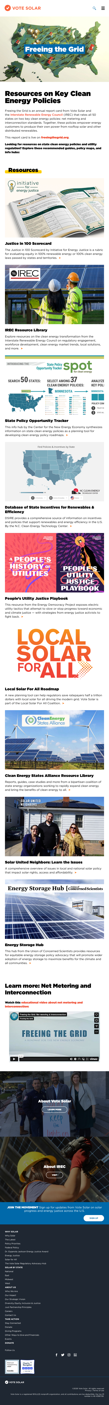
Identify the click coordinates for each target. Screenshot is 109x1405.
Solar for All (11, 1259)
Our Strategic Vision (15, 1299)
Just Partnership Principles (18, 1307)
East (7, 1275)
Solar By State (14, 1267)
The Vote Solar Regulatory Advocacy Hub (25, 1263)
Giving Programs (13, 1331)
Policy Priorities (12, 1243)
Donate (8, 1327)
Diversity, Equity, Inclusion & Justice (22, 1303)
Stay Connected (13, 1323)
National (9, 1271)
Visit (54, 1175)
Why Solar (11, 1232)
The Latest (10, 1239)
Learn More (54, 1109)
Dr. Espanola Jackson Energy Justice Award (26, 1251)
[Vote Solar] (23, 11)
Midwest (9, 1279)
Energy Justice (12, 1255)
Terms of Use (98, 1390)
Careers (8, 1311)
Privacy (88, 1390)
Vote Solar (14, 1382)
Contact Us (10, 1315)
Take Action (12, 1319)
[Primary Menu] (103, 8)
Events (8, 1339)
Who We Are (11, 1291)
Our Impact (10, 1295)
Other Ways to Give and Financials (22, 1335)
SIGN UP (94, 1218)
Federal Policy (12, 1247)
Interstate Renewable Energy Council (36, 114)
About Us (10, 1287)
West (7, 1283)
